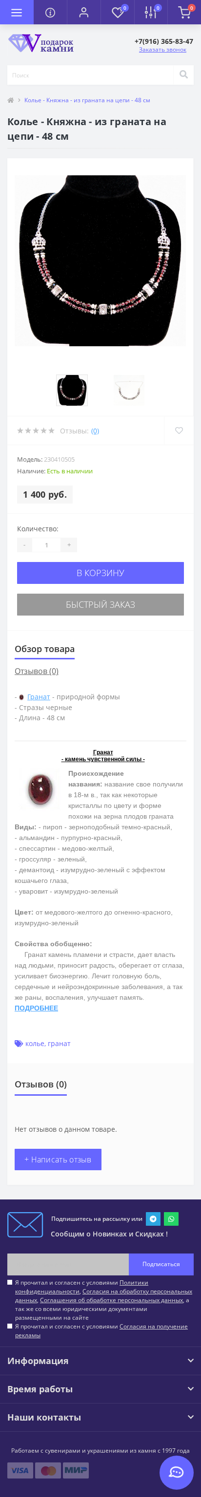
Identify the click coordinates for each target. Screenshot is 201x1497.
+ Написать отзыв (58, 1159)
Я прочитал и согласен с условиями (101, 1330)
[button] (83, 12)
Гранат (38, 696)
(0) (95, 430)
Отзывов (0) (37, 671)
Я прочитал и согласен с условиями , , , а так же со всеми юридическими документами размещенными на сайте (103, 1300)
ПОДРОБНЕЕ (36, 1008)
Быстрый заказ (100, 604)
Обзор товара (45, 649)
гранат (59, 1043)
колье (34, 1043)
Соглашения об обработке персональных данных (111, 1300)
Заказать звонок (162, 49)
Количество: (38, 528)
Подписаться (161, 1264)
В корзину (100, 573)
